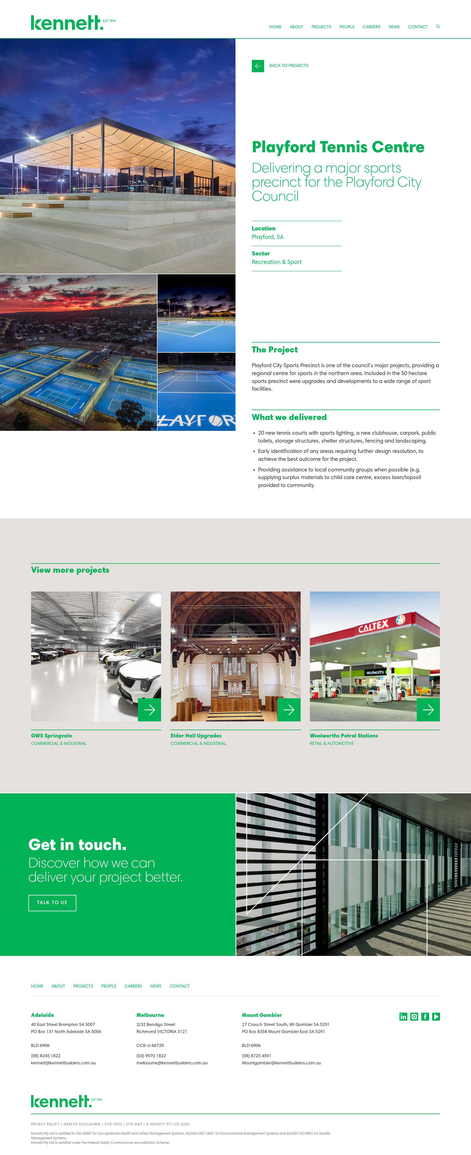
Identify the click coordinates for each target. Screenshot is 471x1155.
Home (275, 27)
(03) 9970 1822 (151, 1056)
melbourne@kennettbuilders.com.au (172, 1063)
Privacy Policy (45, 1124)
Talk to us (52, 903)
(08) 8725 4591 (256, 1056)
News (394, 27)
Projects (321, 27)
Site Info (113, 1124)
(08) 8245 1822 (46, 1056)
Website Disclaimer (82, 1124)
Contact (418, 27)
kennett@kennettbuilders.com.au (63, 1063)
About (296, 27)
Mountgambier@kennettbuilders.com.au (281, 1063)
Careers (372, 27)
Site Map (134, 1124)
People (347, 27)
